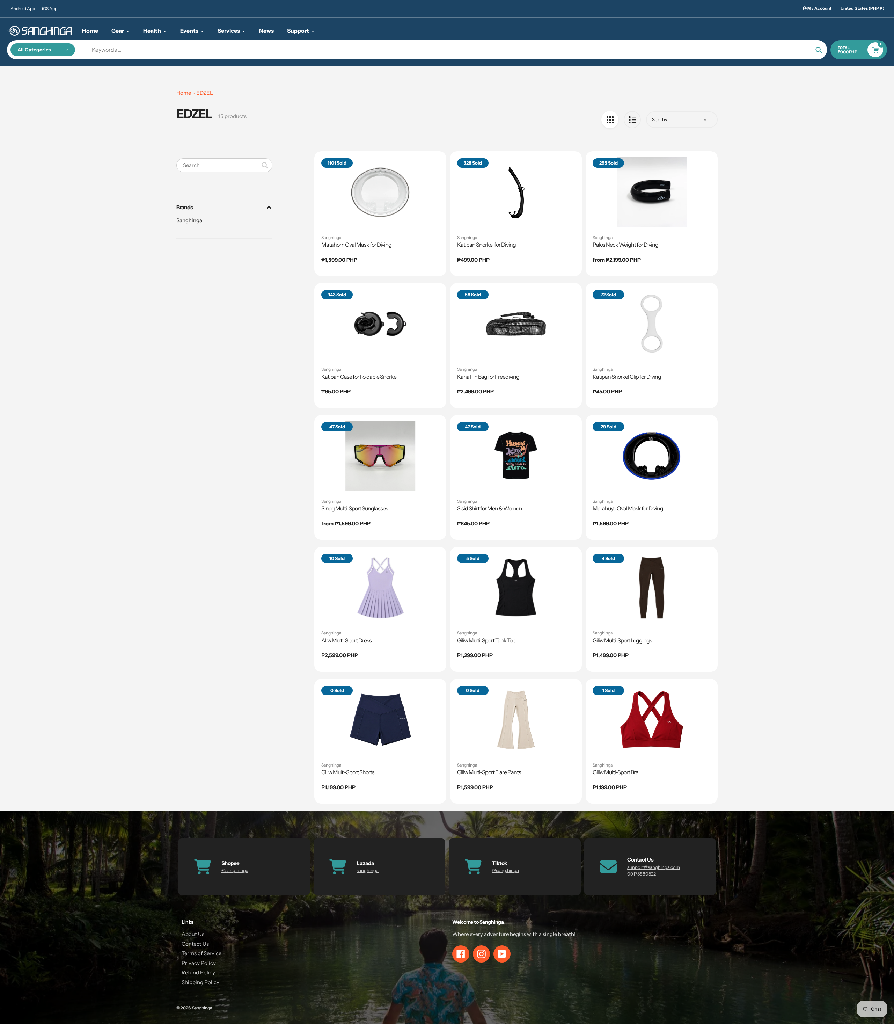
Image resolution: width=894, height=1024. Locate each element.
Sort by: (660, 119)
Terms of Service (201, 953)
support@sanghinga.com (653, 867)
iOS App (49, 8)
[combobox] (224, 165)
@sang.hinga (234, 870)
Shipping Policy (200, 982)
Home (183, 92)
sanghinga (368, 870)
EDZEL (204, 92)
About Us (193, 934)
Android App (22, 8)
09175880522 (641, 874)
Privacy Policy (199, 963)
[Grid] (609, 119)
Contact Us (195, 944)
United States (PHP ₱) (862, 8)
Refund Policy (198, 972)
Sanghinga (189, 220)
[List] (632, 119)
